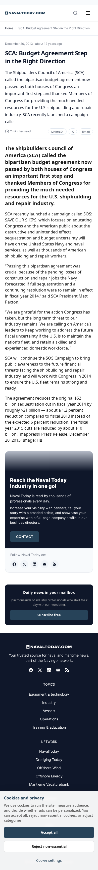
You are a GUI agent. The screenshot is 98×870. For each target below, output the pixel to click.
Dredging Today (49, 759)
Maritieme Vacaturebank (49, 784)
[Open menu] (88, 13)
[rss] (55, 564)
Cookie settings (49, 860)
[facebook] (14, 564)
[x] (24, 564)
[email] (44, 564)
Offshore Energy (49, 776)
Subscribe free (49, 615)
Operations (49, 719)
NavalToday (49, 751)
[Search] (75, 13)
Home (9, 28)
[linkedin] (34, 564)
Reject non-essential (49, 846)
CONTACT (24, 536)
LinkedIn (57, 131)
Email (86, 131)
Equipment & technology (49, 694)
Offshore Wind (49, 768)
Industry (49, 702)
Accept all (49, 832)
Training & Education (49, 727)
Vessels (49, 711)
